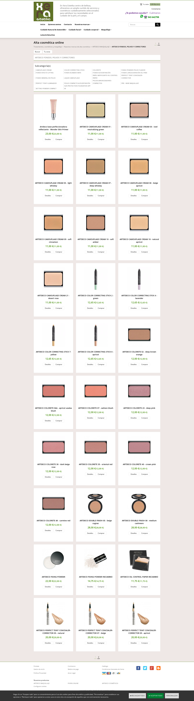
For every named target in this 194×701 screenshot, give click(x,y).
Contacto (68, 24)
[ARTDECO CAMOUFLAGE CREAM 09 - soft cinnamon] (53, 236)
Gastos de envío (39, 669)
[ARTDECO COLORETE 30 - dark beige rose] (53, 462)
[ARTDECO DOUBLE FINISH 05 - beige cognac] (95, 518)
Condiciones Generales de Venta (113, 669)
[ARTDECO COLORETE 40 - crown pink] (139, 462)
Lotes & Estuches (47, 35)
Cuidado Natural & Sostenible (53, 29)
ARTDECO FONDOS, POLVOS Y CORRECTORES (129, 47)
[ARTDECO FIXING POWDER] (53, 574)
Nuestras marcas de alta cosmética (77, 47)
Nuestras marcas (82, 24)
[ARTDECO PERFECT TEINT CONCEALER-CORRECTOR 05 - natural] (53, 628)
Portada (36, 666)
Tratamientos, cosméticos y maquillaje (48, 47)
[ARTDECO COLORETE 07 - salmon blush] (95, 405)
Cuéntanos (155, 12)
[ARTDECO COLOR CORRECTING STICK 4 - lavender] (139, 293)
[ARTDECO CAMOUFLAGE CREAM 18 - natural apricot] (139, 236)
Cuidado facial (75, 29)
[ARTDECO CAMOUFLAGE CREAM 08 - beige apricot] (139, 180)
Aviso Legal (71, 673)
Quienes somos (54, 24)
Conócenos (71, 666)
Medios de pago (73, 669)
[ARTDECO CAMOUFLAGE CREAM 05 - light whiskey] (53, 180)
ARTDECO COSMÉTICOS (110, 683)
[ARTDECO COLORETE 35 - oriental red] (95, 462)
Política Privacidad (40, 673)
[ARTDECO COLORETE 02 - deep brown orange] (139, 349)
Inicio (42, 24)
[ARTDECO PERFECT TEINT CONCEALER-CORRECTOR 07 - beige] (95, 628)
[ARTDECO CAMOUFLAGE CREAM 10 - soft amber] (95, 236)
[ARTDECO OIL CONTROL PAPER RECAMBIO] (139, 574)
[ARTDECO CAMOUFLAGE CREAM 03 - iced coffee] (139, 124)
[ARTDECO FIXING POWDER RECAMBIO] (95, 574)
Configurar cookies (40, 686)
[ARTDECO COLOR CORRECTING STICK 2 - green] (95, 293)
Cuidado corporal (91, 29)
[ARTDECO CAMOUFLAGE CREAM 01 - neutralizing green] (95, 124)
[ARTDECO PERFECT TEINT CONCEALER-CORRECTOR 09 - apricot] (139, 628)
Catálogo (105, 666)
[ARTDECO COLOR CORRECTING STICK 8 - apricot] (95, 349)
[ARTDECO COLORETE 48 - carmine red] (53, 518)
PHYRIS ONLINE (73, 683)
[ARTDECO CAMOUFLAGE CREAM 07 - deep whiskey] (95, 180)
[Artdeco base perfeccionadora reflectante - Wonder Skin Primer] (53, 124)
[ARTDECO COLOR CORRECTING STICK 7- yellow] (53, 349)
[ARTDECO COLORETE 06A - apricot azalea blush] (53, 405)
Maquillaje (105, 29)
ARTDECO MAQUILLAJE (101, 47)
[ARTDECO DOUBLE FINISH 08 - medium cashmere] (139, 518)
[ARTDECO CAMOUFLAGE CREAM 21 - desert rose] (53, 293)
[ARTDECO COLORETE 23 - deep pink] (139, 405)
